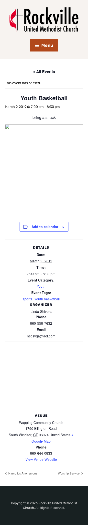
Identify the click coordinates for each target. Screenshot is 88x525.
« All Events (44, 71)
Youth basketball (47, 298)
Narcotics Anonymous (22, 473)
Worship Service (69, 473)
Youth (41, 286)
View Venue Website (41, 459)
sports (27, 298)
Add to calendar (45, 226)
